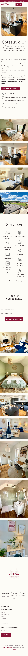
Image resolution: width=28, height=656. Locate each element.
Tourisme (4, 624)
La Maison (5, 606)
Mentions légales (7, 647)
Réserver (19, 4)
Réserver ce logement (10, 89)
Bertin (3, 620)
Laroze (3, 612)
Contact (4, 631)
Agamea (14, 649)
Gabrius (3, 618)
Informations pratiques (9, 627)
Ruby (2, 616)
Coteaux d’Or (5, 614)
